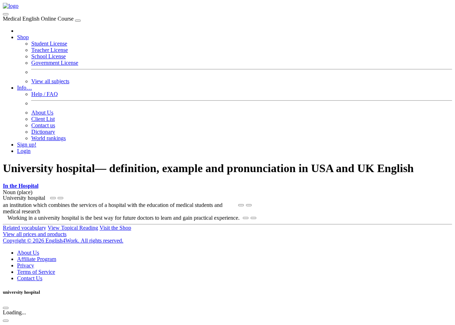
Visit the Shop (115, 228)
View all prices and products (34, 234)
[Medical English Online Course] (10, 6)
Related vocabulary (24, 228)
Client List (43, 119)
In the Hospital (20, 186)
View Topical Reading (73, 228)
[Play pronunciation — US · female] (53, 198)
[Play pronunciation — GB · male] (60, 198)
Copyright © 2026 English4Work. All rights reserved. (63, 241)
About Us (42, 113)
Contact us (43, 125)
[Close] (78, 21)
